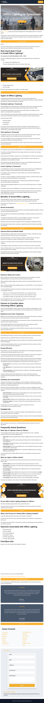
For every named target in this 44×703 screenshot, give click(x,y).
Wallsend (19, 576)
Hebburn (23, 576)
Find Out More (22, 228)
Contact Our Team (22, 146)
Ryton (23, 645)
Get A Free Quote (22, 623)
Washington (24, 637)
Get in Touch (22, 332)
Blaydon (24, 641)
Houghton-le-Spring (26, 643)
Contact (40, 1)
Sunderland (24, 634)
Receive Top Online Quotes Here (22, 579)
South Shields (3, 576)
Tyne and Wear (25, 635)
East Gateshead (5, 643)
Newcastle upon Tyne (26, 632)
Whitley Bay (9, 576)
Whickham (24, 639)
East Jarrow (14, 576)
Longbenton (4, 641)
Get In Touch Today (22, 41)
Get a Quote (21, 21)
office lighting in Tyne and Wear (22, 203)
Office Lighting (5, 31)
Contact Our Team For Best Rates (22, 92)
